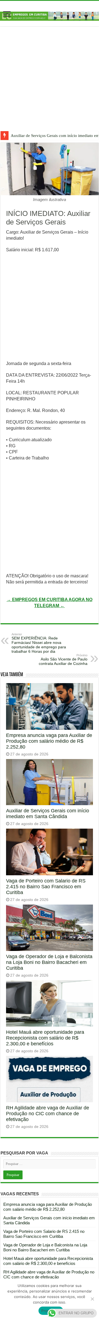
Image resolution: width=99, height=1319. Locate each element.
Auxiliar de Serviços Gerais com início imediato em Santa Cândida (47, 813)
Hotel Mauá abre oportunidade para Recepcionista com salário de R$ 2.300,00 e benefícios (45, 1037)
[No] (92, 1299)
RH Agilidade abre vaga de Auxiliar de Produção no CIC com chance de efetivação (47, 1113)
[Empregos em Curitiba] (49, 16)
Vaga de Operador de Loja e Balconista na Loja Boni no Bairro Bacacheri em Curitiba (49, 962)
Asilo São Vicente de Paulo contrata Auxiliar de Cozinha (63, 660)
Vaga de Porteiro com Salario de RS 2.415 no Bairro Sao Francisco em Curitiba (46, 886)
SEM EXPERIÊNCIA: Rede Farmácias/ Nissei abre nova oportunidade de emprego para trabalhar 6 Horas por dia (39, 643)
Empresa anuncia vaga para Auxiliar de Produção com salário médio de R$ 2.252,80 (49, 741)
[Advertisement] (49, 83)
